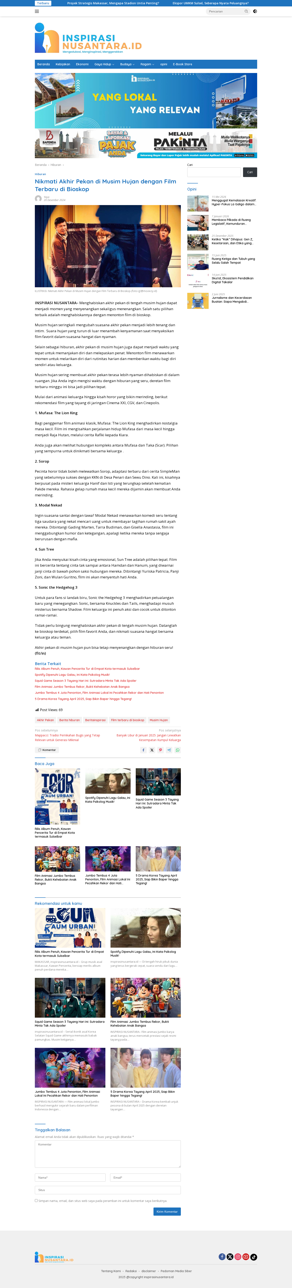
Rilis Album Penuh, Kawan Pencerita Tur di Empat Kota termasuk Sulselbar (87, 669)
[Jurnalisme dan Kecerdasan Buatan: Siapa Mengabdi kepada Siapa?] (198, 301)
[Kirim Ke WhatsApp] (177, 750)
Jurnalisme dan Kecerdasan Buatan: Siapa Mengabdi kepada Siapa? (232, 300)
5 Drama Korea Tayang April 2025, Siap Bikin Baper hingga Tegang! (83, 699)
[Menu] (38, 11)
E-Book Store (182, 64)
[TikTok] (253, 1257)
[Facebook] (222, 1257)
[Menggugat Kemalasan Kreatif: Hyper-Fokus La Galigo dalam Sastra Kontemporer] (198, 203)
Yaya (46, 197)
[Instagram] (237, 1257)
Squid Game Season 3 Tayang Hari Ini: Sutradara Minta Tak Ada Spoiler (86, 681)
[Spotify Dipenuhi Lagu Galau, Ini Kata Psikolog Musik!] (108, 781)
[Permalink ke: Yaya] (38, 198)
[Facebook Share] (143, 750)
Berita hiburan (69, 720)
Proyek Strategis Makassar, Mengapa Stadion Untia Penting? (79, 3)
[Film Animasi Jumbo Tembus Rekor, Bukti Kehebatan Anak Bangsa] (57, 859)
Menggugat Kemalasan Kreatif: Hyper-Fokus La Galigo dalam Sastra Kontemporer (234, 202)
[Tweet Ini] (152, 750)
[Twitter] (230, 1257)
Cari (190, 165)
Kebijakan (63, 64)
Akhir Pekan (45, 720)
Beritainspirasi (95, 720)
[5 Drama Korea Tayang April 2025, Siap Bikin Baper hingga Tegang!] (158, 859)
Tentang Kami (111, 1271)
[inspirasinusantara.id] (88, 38)
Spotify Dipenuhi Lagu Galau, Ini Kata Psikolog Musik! (72, 675)
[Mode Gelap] (255, 11)
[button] (246, 11)
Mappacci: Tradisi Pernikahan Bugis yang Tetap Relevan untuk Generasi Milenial (67, 735)
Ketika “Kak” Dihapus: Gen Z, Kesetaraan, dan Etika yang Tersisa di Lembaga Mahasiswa (234, 241)
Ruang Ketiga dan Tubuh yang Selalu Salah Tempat (233, 261)
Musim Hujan (159, 720)
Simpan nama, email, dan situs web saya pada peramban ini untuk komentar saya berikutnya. (102, 1201)
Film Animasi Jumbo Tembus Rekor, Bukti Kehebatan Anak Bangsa (82, 687)
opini (163, 64)
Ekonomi (82, 64)
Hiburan (40, 174)
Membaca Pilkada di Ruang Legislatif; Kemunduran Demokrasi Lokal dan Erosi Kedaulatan (231, 222)
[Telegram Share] (169, 750)
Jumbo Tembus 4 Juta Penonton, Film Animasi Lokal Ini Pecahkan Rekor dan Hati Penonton (99, 693)
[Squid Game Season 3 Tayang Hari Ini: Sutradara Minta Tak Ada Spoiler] (158, 781)
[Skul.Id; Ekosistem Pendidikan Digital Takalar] (198, 281)
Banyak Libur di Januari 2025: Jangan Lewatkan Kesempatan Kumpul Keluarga (149, 735)
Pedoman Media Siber (176, 1271)
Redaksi (131, 1271)
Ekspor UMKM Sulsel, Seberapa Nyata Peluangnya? (177, 3)
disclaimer (149, 1271)
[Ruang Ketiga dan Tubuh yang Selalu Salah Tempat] (198, 262)
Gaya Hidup (102, 64)
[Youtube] (245, 1257)
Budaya (125, 64)
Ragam (146, 64)
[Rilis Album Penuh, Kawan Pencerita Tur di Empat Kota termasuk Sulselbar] (57, 796)
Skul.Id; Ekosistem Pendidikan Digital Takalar (233, 280)
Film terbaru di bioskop (127, 720)
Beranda (43, 64)
